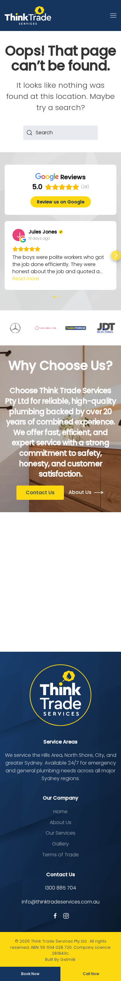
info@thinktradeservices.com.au (61, 901)
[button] (113, 15)
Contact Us (40, 492)
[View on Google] (18, 235)
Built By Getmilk (60, 959)
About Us (80, 492)
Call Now (91, 973)
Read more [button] (25, 278)
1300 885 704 (60, 887)
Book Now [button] (30, 973)
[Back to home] (28, 15)
